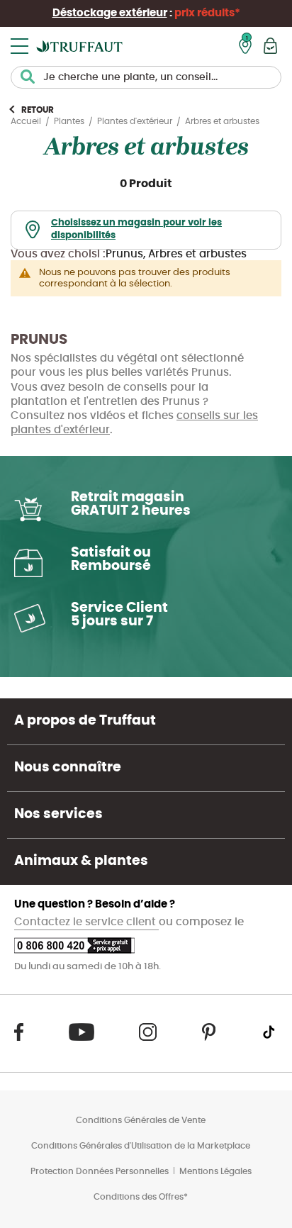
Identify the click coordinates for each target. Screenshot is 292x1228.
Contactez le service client (86, 922)
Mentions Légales (215, 1171)
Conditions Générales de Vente (141, 1120)
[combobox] (146, 77)
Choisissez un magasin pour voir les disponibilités (136, 229)
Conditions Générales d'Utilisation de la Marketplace (140, 1146)
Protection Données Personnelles (99, 1171)
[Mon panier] (270, 46)
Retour (37, 110)
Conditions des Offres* (141, 1197)
